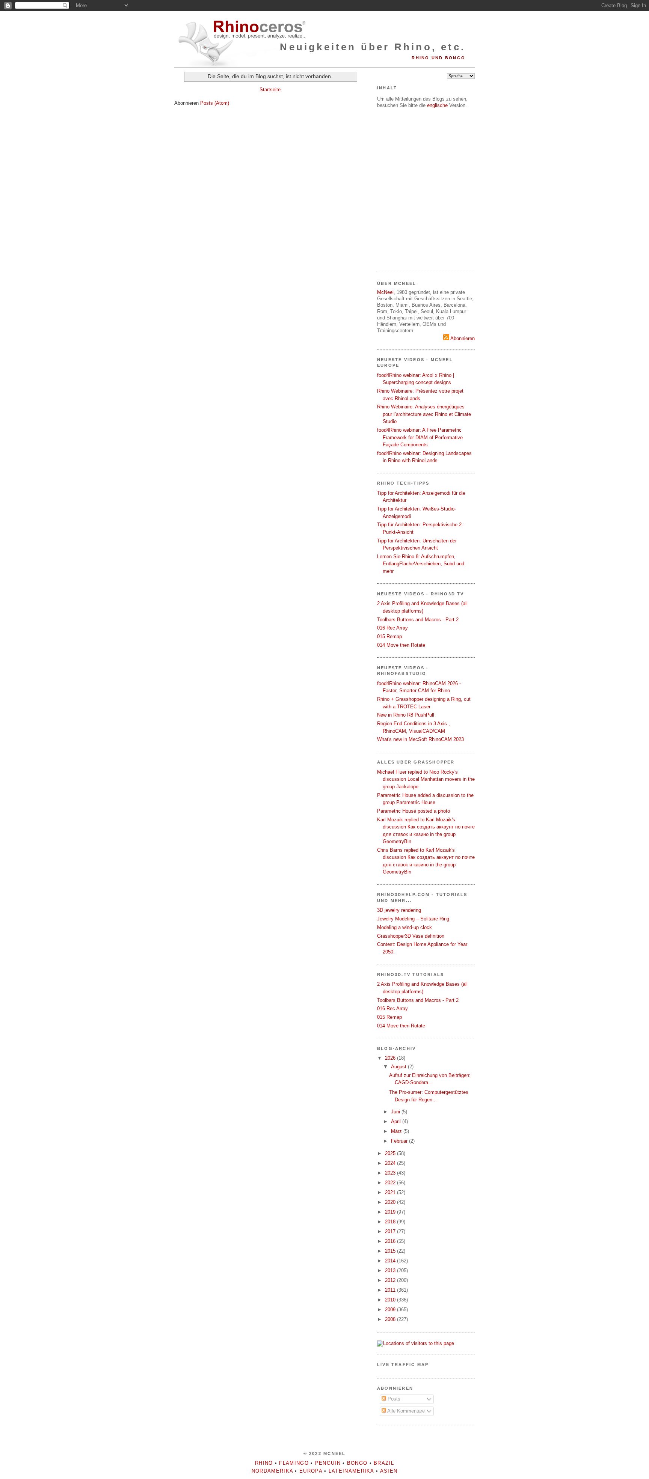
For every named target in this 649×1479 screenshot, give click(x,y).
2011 (391, 1290)
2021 (391, 1192)
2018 (391, 1221)
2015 (391, 1251)
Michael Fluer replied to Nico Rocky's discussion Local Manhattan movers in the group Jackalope (426, 779)
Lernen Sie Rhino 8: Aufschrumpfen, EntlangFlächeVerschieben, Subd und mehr (420, 564)
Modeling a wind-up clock (404, 927)
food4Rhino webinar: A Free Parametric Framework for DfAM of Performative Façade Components (420, 437)
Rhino (264, 1463)
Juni (396, 1112)
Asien (389, 1471)
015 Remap (389, 636)
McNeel (385, 292)
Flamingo (293, 1463)
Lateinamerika (351, 1471)
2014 (391, 1261)
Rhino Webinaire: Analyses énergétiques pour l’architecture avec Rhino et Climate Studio (424, 414)
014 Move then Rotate (401, 645)
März (397, 1131)
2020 (391, 1202)
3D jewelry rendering (399, 910)
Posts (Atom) (214, 103)
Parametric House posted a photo (413, 811)
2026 (391, 1058)
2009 (391, 1309)
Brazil (384, 1463)
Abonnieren (462, 338)
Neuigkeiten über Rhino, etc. (372, 47)
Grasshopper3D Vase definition (410, 936)
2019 (391, 1212)
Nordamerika (272, 1471)
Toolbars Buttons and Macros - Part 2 (418, 619)
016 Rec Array (392, 628)
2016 (391, 1241)
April (396, 1121)
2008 (391, 1319)
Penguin (328, 1463)
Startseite (270, 89)
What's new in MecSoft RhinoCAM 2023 (420, 739)
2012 (391, 1280)
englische (437, 105)
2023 (391, 1173)
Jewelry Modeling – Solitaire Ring (413, 919)
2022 (391, 1182)
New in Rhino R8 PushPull (405, 715)
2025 (391, 1153)
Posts (393, 1399)
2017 (391, 1231)
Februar (400, 1141)
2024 (391, 1163)
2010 (391, 1300)
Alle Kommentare (405, 1411)
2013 (391, 1270)
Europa (310, 1471)
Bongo (357, 1463)
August (399, 1066)
